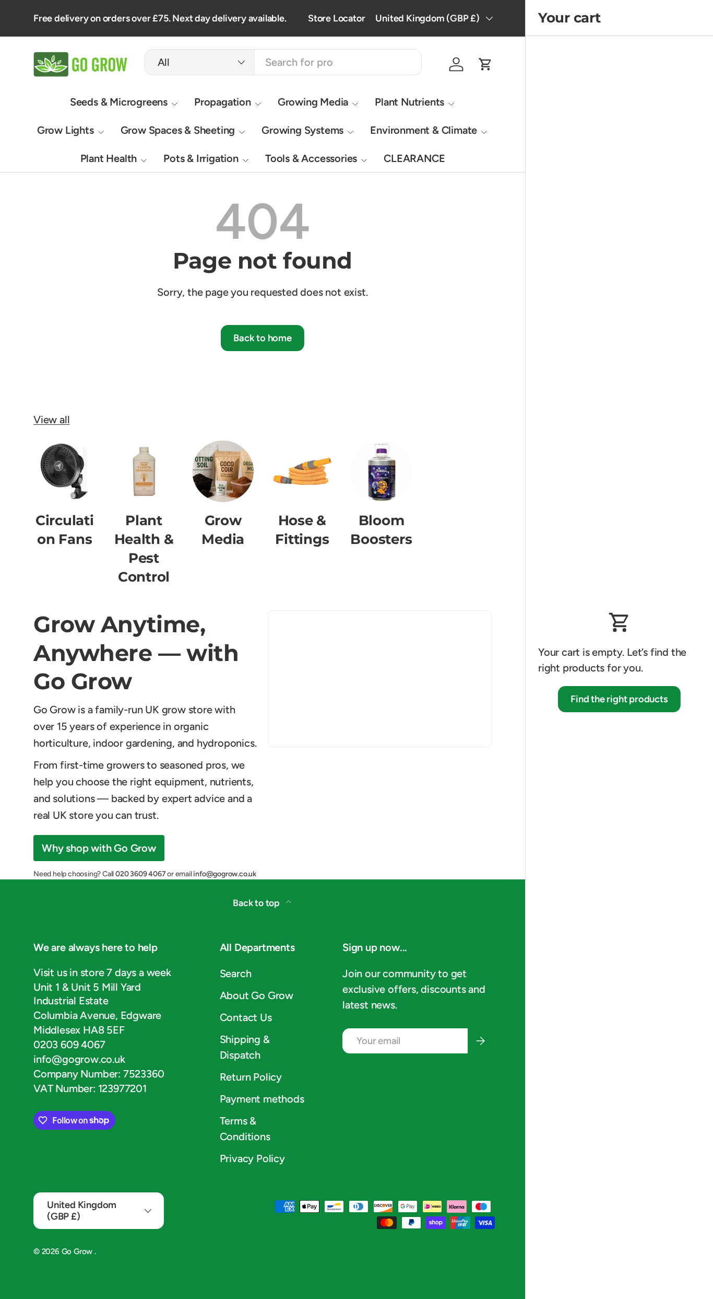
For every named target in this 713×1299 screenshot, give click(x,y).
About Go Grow (256, 995)
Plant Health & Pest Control (144, 548)
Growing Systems (302, 130)
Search (236, 973)
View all (51, 419)
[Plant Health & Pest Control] (144, 471)
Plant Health (108, 158)
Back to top (257, 902)
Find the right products (619, 699)
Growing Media (313, 102)
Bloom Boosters (381, 529)
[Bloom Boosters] (381, 471)
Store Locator (336, 18)
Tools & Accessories (311, 158)
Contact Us (246, 1017)
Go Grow (78, 1251)
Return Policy (251, 1077)
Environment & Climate (423, 130)
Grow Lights (65, 130)
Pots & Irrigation (201, 158)
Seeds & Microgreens (119, 102)
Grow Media (222, 529)
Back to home (262, 338)
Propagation (222, 102)
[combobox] (283, 62)
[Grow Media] (223, 471)
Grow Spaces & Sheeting (178, 130)
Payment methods (262, 1099)
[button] (485, 64)
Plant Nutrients (409, 102)
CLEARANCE (414, 158)
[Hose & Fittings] (302, 471)
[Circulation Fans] (65, 471)
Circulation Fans (64, 529)
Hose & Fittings (302, 529)
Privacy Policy (252, 1158)
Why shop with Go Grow (99, 848)
